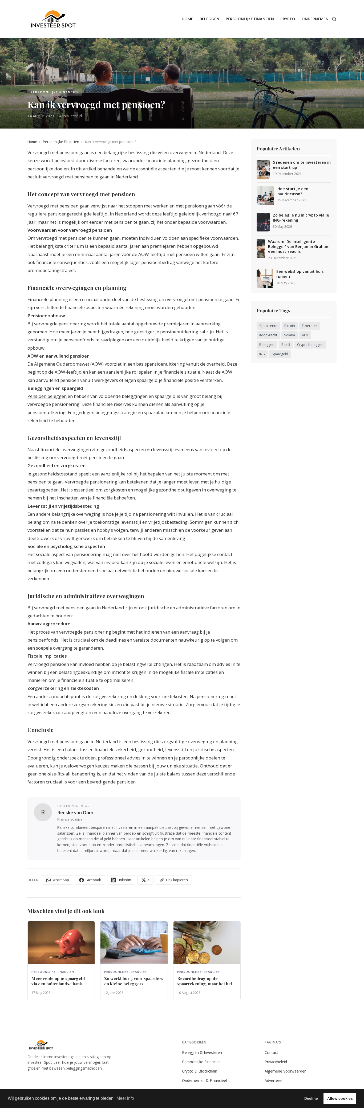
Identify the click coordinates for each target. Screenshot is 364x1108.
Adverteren (274, 1080)
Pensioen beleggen (47, 396)
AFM (305, 335)
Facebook (93, 879)
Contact (271, 1052)
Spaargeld (280, 354)
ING (262, 354)
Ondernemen (315, 18)
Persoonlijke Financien (250, 18)
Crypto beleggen (310, 344)
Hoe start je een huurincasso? (292, 191)
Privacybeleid (276, 1061)
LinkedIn (124, 879)
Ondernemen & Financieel (204, 1080)
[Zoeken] (334, 19)
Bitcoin (289, 325)
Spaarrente (268, 325)
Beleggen (209, 18)
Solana (289, 335)
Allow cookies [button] (340, 1098)
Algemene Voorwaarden (285, 1071)
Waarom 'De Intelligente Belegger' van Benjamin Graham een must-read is (299, 246)
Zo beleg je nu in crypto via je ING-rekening (301, 218)
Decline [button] (311, 1098)
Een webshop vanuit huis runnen (299, 274)
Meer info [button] (125, 1098)
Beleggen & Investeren (202, 1052)
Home (187, 18)
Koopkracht (268, 335)
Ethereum (310, 325)
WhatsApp (60, 879)
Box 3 (285, 344)
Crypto (287, 18)
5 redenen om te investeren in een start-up (302, 165)
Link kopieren (177, 879)
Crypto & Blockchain (199, 1071)
